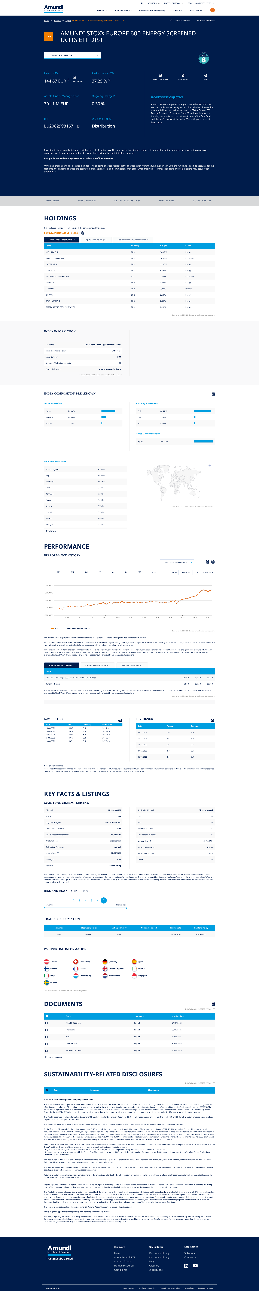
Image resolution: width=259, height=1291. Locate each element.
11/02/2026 (177, 1036)
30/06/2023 (177, 1050)
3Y (113, 572)
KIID (67, 1036)
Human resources (124, 1265)
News (117, 1253)
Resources (196, 10)
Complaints (120, 1269)
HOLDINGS (52, 200)
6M (86, 572)
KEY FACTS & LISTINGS (127, 200)
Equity (68, 20)
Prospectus (70, 1029)
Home (46, 20)
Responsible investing (152, 10)
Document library (159, 1253)
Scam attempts (129, 1288)
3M (72, 572)
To (198, 572)
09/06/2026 (177, 1029)
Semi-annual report (74, 1050)
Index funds (156, 1269)
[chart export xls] (207, 562)
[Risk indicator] (87, 891)
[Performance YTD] (109, 80)
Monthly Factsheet (73, 1023)
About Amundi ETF (124, 1257)
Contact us (190, 1257)
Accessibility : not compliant (170, 1288)
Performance (87, 200)
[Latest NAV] (68, 80)
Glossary (154, 1265)
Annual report (71, 1043)
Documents (166, 200)
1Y (99, 572)
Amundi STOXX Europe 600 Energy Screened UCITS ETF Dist (100, 20)
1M (58, 572)
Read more (156, 122)
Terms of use (189, 1288)
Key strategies (123, 10)
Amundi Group (122, 1261)
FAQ (151, 1261)
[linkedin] (186, 1266)
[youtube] (195, 1266)
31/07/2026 (177, 1023)
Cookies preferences (205, 1288)
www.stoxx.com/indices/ (110, 369)
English (137, 1023)
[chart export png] (212, 562)
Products (102, 10)
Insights (178, 10)
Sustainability (203, 200)
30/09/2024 (177, 1043)
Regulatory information (147, 1288)
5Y (126, 572)
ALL (154, 572)
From (174, 572)
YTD (139, 572)
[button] (206, 20)
